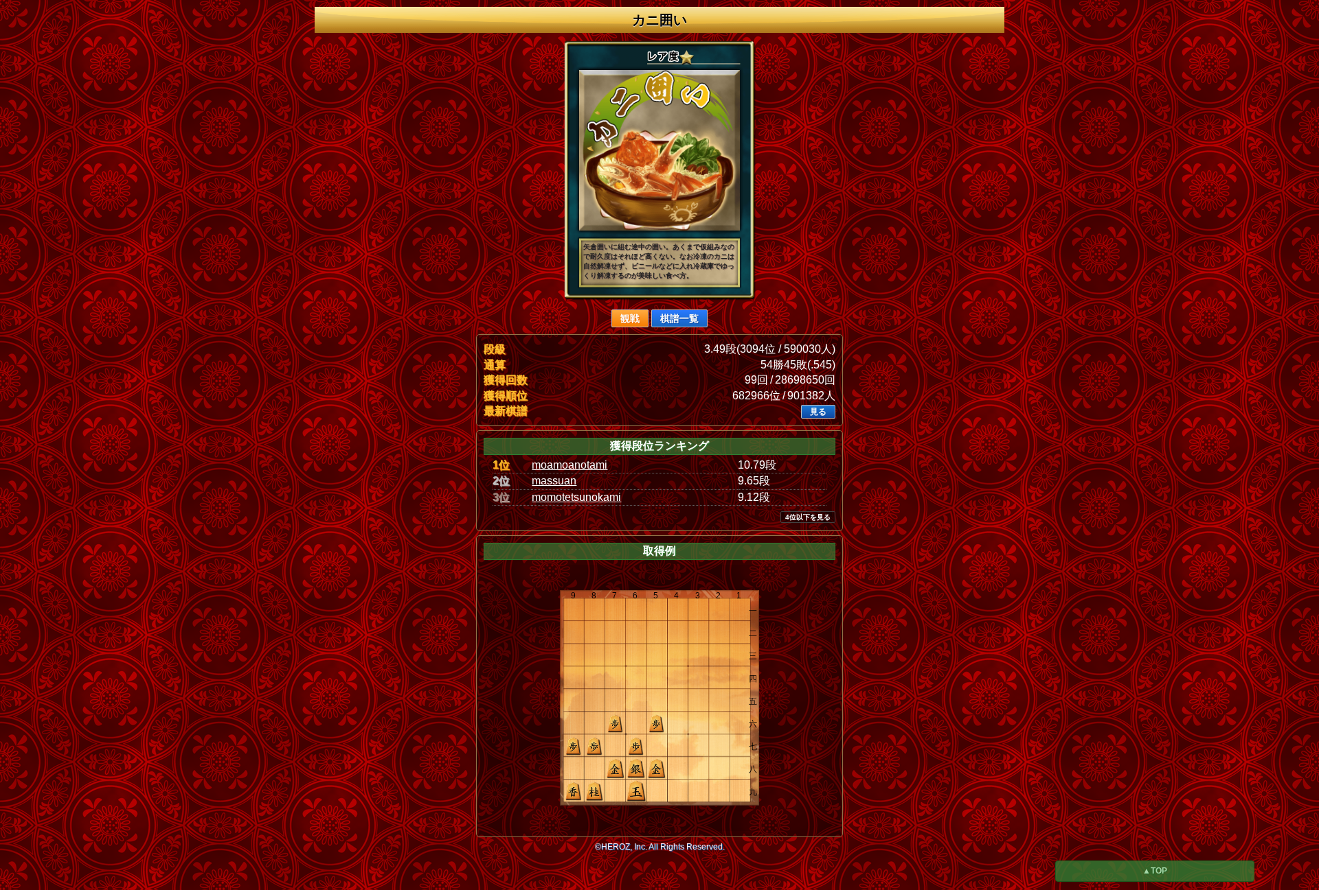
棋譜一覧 (679, 318)
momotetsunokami (576, 497)
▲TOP (1154, 871)
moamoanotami (569, 465)
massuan (554, 481)
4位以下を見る (808, 517)
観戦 (630, 318)
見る (818, 412)
